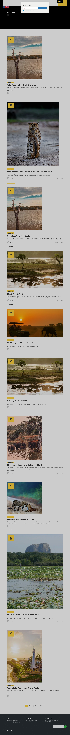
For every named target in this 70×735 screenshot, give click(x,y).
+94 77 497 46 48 (31, 721)
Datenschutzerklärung (10, 720)
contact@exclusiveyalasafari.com (33, 722)
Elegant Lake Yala (15, 294)
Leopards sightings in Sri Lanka (20, 519)
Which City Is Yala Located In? (20, 342)
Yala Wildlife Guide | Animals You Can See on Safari (29, 171)
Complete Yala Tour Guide (18, 236)
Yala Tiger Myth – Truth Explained (21, 85)
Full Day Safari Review (17, 400)
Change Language (42, 8)
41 (35, 705)
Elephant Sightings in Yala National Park (24, 465)
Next (41, 705)
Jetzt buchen (62, 2)
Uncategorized (10, 82)
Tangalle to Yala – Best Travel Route (23, 688)
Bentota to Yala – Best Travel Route (23, 614)
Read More (11, 96)
